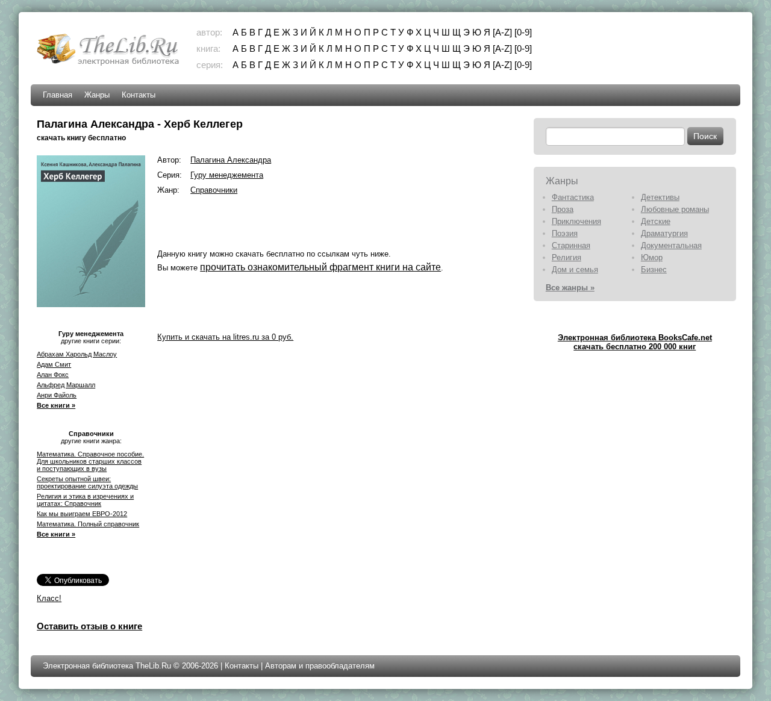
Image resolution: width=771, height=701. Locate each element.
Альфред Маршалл (66, 384)
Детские (655, 221)
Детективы (660, 197)
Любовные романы (675, 209)
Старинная (571, 245)
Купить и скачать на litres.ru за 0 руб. (225, 336)
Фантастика (573, 197)
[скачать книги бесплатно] (109, 64)
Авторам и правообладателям (320, 665)
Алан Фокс (53, 374)
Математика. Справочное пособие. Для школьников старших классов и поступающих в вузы (90, 461)
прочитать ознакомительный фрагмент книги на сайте (320, 267)
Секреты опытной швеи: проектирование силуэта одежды (87, 482)
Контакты (138, 94)
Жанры (97, 94)
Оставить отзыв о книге (89, 626)
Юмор (652, 257)
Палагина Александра (230, 159)
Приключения (576, 221)
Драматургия (664, 233)
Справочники (213, 190)
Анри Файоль (56, 395)
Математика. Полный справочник (88, 524)
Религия (566, 257)
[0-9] (523, 32)
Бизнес (654, 269)
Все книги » (56, 405)
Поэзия (565, 233)
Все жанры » (570, 287)
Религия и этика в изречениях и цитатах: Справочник (85, 500)
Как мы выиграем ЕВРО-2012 (82, 513)
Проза (562, 209)
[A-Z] (502, 32)
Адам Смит (54, 364)
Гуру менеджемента (226, 174)
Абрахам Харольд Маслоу (77, 354)
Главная (57, 94)
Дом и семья (575, 269)
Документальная (671, 245)
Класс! (49, 598)
